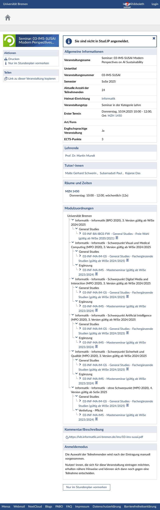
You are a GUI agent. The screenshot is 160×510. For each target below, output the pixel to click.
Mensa (6, 506)
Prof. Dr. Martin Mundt (80, 155)
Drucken (13, 59)
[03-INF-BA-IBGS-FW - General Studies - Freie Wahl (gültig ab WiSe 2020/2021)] (117, 238)
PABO (59, 506)
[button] (154, 38)
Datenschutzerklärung (107, 506)
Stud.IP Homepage (144, 14)
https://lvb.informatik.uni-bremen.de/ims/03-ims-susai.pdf (106, 437)
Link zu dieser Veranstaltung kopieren (32, 78)
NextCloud (35, 506)
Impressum (82, 506)
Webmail (19, 506)
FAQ (69, 506)
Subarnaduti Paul (111, 173)
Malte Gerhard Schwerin (81, 173)
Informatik (108, 98)
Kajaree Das (132, 173)
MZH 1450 (115, 115)
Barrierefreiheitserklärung (140, 506)
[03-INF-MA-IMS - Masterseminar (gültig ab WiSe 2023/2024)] (96, 274)
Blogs (48, 506)
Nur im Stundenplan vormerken (28, 63)
